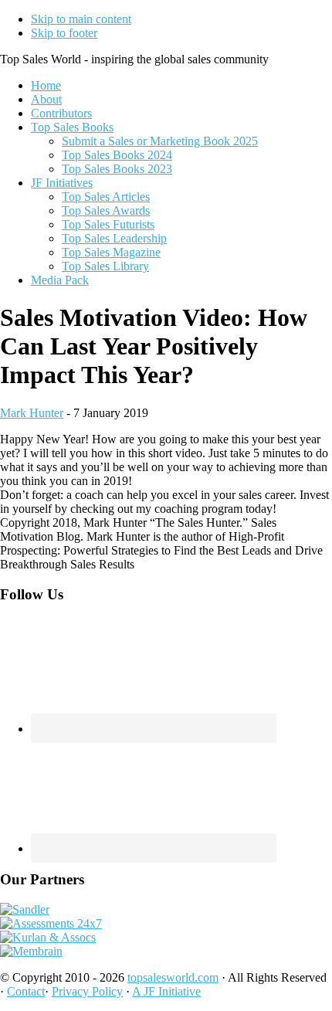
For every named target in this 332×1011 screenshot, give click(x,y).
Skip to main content (81, 18)
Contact (26, 991)
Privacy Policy (87, 991)
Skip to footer (64, 32)
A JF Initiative (166, 991)
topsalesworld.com (173, 977)
